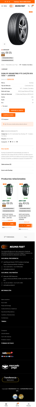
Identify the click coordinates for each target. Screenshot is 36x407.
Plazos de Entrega (6, 305)
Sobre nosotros (5, 299)
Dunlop (23, 134)
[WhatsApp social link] (9, 2)
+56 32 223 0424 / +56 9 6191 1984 (13, 283)
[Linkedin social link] (13, 142)
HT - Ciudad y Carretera (25, 64)
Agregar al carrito (17, 110)
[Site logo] (17, 6)
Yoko (25, 237)
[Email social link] (10, 142)
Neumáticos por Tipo (12, 64)
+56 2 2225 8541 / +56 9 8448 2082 (13, 266)
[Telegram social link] (17, 142)
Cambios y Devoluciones (8, 314)
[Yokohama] (9, 237)
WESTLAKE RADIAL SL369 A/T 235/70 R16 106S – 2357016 (9, 216)
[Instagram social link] (7, 2)
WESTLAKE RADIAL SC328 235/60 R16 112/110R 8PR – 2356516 (24, 216)
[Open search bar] (29, 6)
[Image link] (13, 246)
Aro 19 (9, 134)
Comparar (4, 330)
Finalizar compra (5, 339)
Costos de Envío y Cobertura (9, 308)
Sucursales (4, 302)
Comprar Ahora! (8, 115)
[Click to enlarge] (5, 44)
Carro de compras (6, 336)
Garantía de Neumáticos (7, 311)
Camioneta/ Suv (16, 134)
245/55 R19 (9, 138)
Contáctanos (4, 318)
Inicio (2, 64)
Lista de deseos (5, 333)
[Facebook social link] (5, 2)
